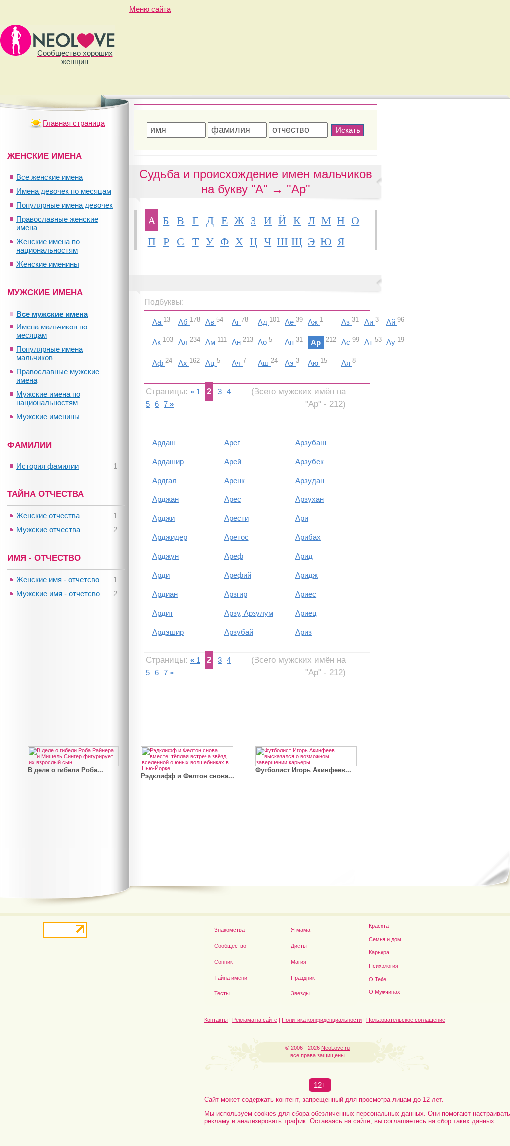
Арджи (163, 518)
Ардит (162, 613)
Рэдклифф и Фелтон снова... (187, 776)
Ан (237, 342)
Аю (314, 363)
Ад (263, 322)
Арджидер (169, 537)
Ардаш (164, 442)
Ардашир (168, 461)
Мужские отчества (48, 529)
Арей (232, 461)
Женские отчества (48, 515)
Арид (304, 556)
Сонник (223, 962)
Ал (184, 342)
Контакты (216, 1020)
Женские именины (47, 264)
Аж (314, 322)
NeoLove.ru (335, 1048)
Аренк (234, 480)
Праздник (303, 978)
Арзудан (309, 480)
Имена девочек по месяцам (63, 191)
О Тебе (377, 979)
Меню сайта (150, 9)
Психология (383, 966)
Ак (157, 342)
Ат (369, 342)
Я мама (300, 930)
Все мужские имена (52, 314)
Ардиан (165, 594)
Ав (210, 322)
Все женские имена (49, 177)
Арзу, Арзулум (248, 613)
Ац (211, 363)
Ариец (306, 613)
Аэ (290, 363)
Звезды (300, 993)
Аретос (236, 537)
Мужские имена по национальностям (48, 398)
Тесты (222, 993)
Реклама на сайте (254, 1020)
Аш (264, 363)
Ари (301, 518)
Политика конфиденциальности (322, 1020)
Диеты (299, 946)
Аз (346, 322)
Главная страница (74, 123)
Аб (184, 322)
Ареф (233, 556)
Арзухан (309, 499)
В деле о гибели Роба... (65, 770)
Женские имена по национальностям (48, 245)
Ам (211, 342)
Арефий (237, 575)
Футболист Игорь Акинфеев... (303, 770)
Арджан (165, 499)
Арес (232, 499)
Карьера (379, 952)
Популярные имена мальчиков (49, 353)
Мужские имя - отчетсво (58, 593)
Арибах (308, 537)
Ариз (303, 632)
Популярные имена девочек (64, 205)
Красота (379, 926)
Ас (346, 342)
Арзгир (235, 594)
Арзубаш (310, 442)
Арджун (165, 556)
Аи (369, 322)
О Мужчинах (384, 992)
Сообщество (230, 946)
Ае (290, 322)
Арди (161, 575)
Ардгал (164, 480)
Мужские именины (48, 416)
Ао (263, 342)
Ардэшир (168, 632)
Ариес (305, 594)
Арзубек (309, 461)
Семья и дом (385, 939)
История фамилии (47, 466)
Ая (346, 363)
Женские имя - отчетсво (57, 579)
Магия (298, 962)
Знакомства (229, 930)
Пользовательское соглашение (405, 1020)
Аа (157, 322)
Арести (236, 518)
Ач (237, 363)
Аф (158, 363)
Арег (232, 442)
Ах (183, 363)
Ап (290, 342)
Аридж (306, 575)
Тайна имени (230, 978)
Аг (236, 322)
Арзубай (238, 632)
